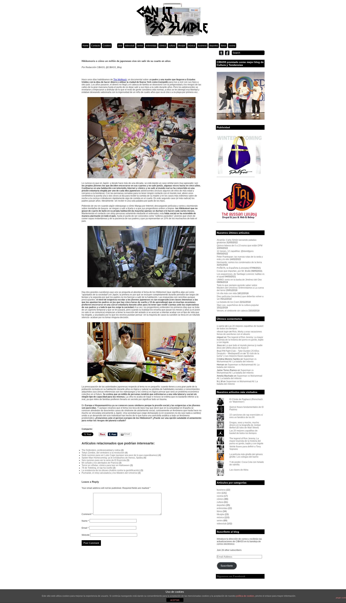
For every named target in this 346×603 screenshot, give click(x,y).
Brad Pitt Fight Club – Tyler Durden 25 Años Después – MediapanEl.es (238, 352)
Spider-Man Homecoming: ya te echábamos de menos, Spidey (112, 457)
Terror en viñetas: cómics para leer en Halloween (106, 465)
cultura (172, 45)
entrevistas (151, 45)
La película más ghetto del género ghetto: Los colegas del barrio (246, 455)
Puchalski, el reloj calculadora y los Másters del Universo (109, 473)
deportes (213, 45)
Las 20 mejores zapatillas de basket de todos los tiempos (243, 431)
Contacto (95, 45)
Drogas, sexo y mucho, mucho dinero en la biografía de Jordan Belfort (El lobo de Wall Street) (245, 425)
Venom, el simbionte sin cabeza (232, 310)
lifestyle (181, 45)
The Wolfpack (120, 79)
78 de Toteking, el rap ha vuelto (97, 468)
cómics (162, 45)
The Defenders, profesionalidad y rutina (101, 450)
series (140, 45)
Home (85, 45)
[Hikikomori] (141, 352)
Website (86, 535)
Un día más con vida (227, 293)
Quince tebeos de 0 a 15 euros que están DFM (239, 245)
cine (120, 45)
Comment (87, 514)
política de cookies (245, 596)
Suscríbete (227, 565)
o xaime (221, 326)
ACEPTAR (174, 600)
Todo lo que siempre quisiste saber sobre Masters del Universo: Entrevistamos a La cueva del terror (240, 288)
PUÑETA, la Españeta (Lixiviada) (233, 268)
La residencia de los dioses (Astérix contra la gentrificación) (111, 470)
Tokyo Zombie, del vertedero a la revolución (103, 452)
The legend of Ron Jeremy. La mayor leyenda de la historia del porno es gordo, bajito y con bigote (240, 340)
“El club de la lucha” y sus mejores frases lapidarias (238, 354)
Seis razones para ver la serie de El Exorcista (104, 460)
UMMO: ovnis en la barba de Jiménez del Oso (239, 279)
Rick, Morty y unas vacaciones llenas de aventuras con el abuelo (239, 332)
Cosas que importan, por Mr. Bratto (234, 271)
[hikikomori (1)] (141, 256)
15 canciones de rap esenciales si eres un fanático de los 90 (246, 416)
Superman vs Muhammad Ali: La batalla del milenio (236, 360)
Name (85, 521)
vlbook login (223, 331)
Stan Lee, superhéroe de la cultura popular (238, 305)
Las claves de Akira (238, 470)
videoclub (129, 45)
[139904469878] (141, 137)
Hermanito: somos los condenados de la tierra (239, 262)
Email (85, 528)
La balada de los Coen (228, 302)
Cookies (107, 45)
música (191, 45)
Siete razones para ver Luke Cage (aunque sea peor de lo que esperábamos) (120, 455)
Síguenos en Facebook (231, 576)
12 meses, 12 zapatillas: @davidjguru (235, 251)
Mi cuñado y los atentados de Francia (100, 463)
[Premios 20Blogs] (241, 119)
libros (223, 45)
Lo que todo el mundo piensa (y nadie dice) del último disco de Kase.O (240, 346)
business (202, 45)
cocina (232, 45)
